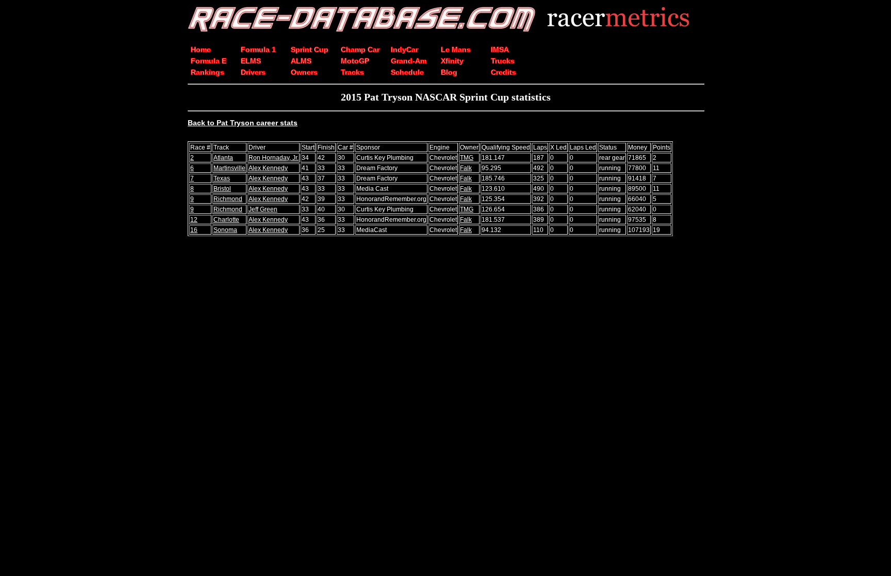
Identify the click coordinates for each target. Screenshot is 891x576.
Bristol (222, 188)
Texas (221, 178)
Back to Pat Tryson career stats (243, 123)
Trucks (503, 61)
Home (201, 49)
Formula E (208, 61)
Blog (449, 72)
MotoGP (355, 61)
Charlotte (226, 219)
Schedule (407, 72)
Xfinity (452, 61)
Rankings (207, 72)
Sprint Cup (309, 49)
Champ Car (360, 49)
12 (193, 219)
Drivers (253, 72)
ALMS (301, 61)
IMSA (500, 49)
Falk (466, 168)
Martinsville (229, 168)
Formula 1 (258, 49)
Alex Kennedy (268, 168)
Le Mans (456, 49)
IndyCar (404, 49)
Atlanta (223, 157)
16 (193, 230)
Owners (304, 72)
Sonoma (225, 230)
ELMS (251, 61)
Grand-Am (408, 61)
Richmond (227, 199)
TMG (466, 157)
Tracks (352, 72)
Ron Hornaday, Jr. (274, 157)
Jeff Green (263, 209)
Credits (503, 72)
